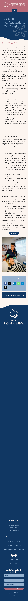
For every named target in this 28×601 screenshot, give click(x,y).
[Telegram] (22, 283)
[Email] (5, 287)
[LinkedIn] (14, 283)
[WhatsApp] (18, 283)
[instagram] (15, 555)
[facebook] (12, 555)
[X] (10, 283)
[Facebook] (5, 283)
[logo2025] (14, 2)
